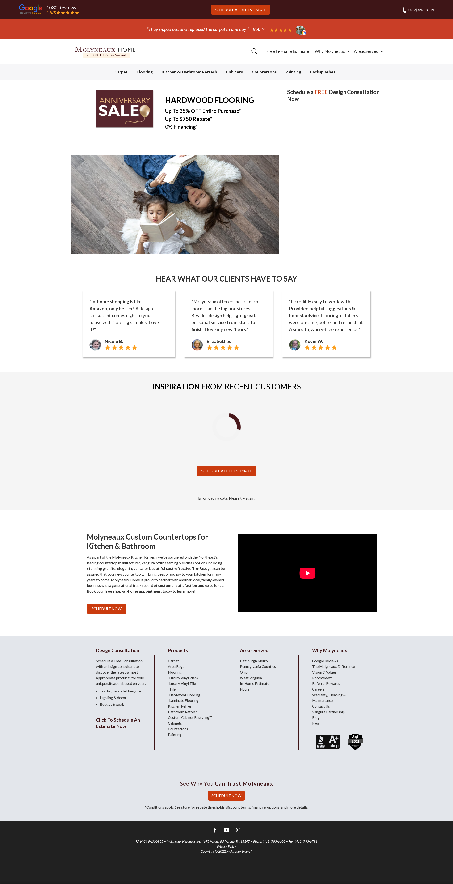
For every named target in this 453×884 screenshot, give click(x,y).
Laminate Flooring (183, 700)
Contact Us (321, 706)
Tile (172, 689)
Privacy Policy (226, 846)
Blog (316, 717)
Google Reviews (325, 661)
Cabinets (234, 71)
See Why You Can (226, 783)
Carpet (121, 71)
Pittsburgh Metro (254, 661)
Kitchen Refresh (180, 706)
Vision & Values (324, 672)
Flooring (145, 71)
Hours (245, 689)
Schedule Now (107, 608)
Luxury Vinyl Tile (182, 683)
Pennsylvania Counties (258, 666)
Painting (293, 71)
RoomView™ (322, 678)
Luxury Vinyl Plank (183, 678)
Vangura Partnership (328, 712)
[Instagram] (238, 830)
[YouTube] (226, 830)
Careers (318, 689)
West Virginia (251, 678)
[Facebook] (215, 830)
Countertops (264, 71)
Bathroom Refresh (182, 712)
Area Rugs (176, 666)
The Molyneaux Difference (333, 666)
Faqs (316, 723)
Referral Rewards (326, 683)
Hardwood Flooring (184, 695)
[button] (331, 51)
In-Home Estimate (254, 683)
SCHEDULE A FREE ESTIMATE (226, 470)
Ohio (244, 672)
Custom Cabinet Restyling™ (190, 717)
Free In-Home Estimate (287, 51)
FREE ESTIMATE (240, 9)
